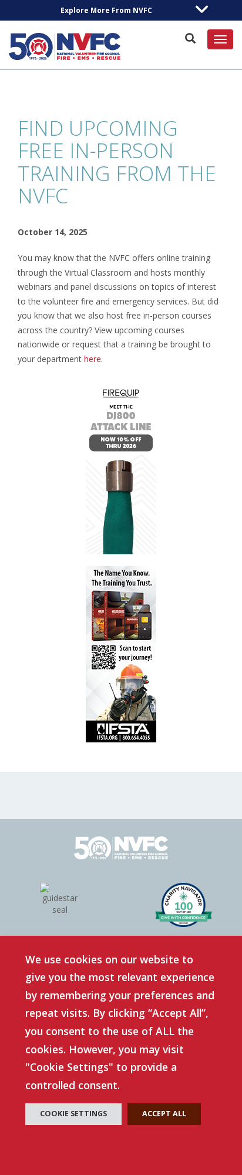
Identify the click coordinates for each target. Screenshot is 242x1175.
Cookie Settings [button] (73, 1114)
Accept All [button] (164, 1114)
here (92, 358)
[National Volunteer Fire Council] (64, 46)
